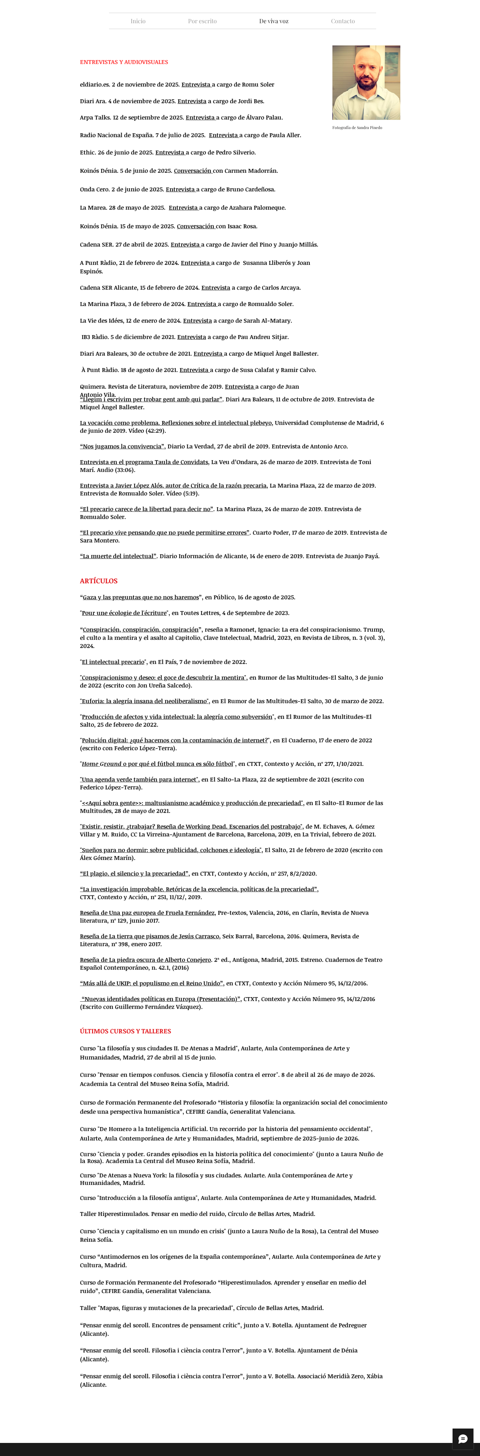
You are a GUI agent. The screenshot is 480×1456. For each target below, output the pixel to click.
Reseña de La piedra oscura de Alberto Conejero (145, 959)
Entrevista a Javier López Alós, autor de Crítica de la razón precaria (173, 485)
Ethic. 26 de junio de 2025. (117, 152)
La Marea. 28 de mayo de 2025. (124, 207)
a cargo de (207, 101)
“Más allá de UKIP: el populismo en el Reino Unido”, (152, 983)
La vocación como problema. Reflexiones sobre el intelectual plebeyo (176, 423)
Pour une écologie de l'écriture (124, 613)
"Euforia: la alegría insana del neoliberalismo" (144, 701)
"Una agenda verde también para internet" (139, 779)
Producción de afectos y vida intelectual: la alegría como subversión (177, 716)
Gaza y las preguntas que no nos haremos (141, 597)
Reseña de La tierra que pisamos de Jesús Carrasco (149, 936)
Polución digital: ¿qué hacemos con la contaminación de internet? (175, 740)
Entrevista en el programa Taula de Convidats (144, 462)
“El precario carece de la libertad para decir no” (146, 509)
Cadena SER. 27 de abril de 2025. (135, 244)
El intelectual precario (113, 662)
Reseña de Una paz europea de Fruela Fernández (147, 912)
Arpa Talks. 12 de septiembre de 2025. (133, 117)
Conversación (193, 170)
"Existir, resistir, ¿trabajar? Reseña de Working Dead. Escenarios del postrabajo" (191, 826)
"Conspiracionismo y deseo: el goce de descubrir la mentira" (163, 677)
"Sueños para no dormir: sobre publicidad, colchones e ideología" (171, 850)
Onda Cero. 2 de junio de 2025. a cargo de (152, 189)
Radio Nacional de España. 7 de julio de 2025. (144, 135)
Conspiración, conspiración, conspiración (141, 629)
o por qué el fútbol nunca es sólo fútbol (168, 764)
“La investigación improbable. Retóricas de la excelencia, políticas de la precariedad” (198, 889)
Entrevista (196, 84)
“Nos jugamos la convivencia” (122, 446)
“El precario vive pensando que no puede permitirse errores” (164, 532)
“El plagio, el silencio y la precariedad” (134, 873)
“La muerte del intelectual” (118, 556)
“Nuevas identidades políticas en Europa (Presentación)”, (161, 999)
